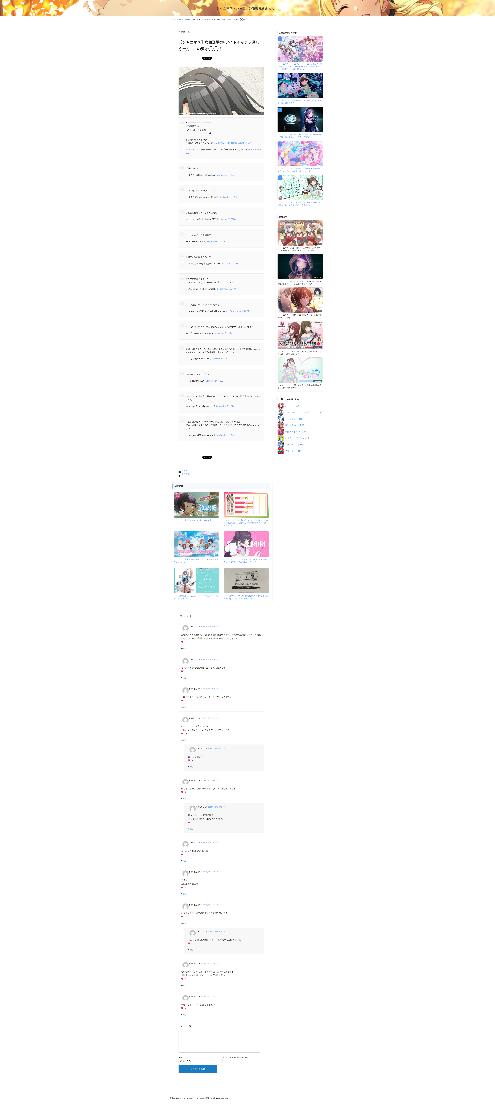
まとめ (185, 470)
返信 (184, 648)
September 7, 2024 (226, 175)
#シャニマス (218, 142)
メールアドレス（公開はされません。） (236, 1057)
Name (181, 1057)
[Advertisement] (300, 499)
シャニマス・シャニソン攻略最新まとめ (246, 8)
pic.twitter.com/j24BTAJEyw (237, 142)
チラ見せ (186, 474)
